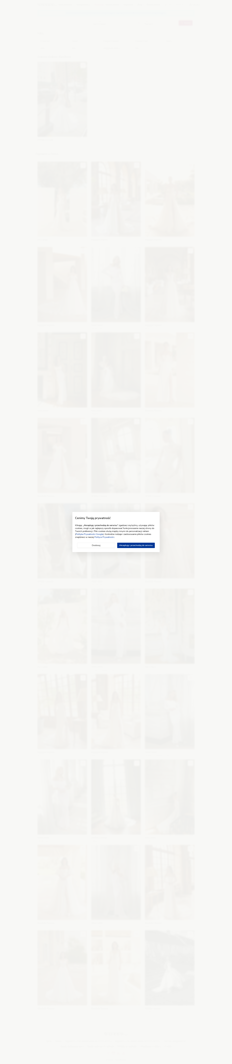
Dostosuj (96, 545)
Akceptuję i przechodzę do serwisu (136, 545)
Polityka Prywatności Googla (89, 534)
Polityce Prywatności (104, 537)
